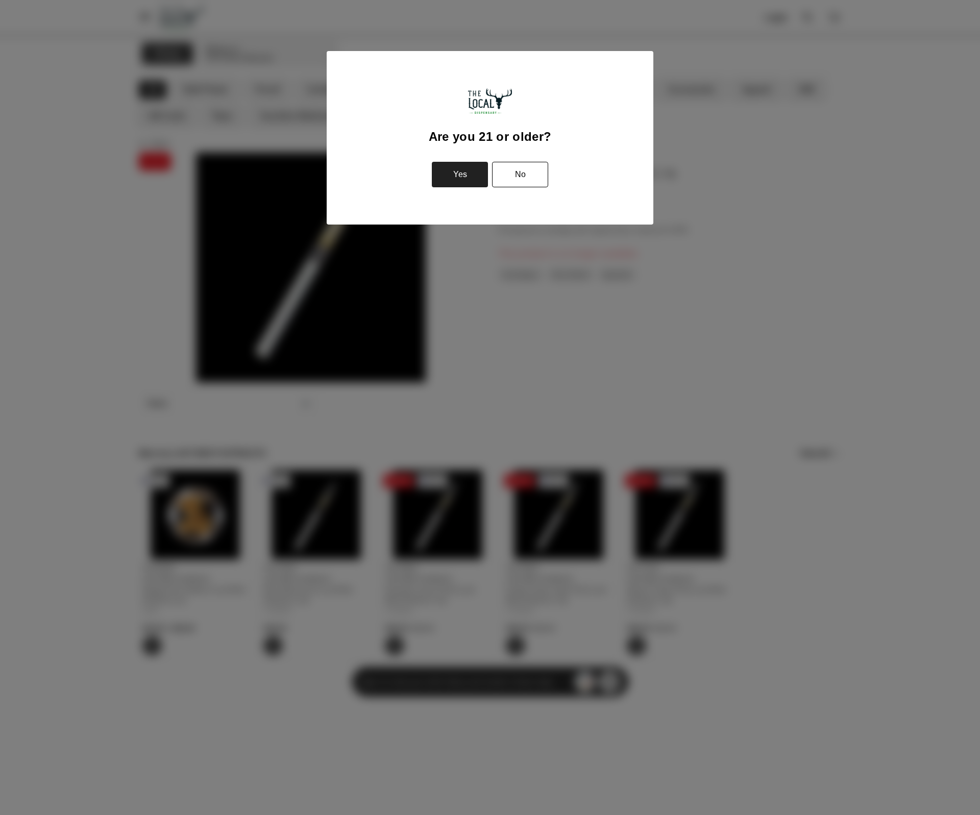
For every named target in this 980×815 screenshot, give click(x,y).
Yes (460, 174)
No (520, 174)
